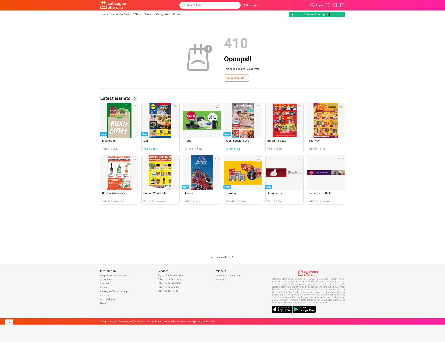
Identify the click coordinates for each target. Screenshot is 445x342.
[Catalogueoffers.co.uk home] (113, 5)
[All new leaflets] (134, 98)
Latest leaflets (120, 14)
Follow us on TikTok (168, 291)
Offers (137, 14)
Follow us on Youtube (168, 287)
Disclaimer (156, 321)
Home (104, 14)
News (103, 303)
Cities (176, 14)
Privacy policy (193, 321)
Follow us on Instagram (169, 283)
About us (104, 295)
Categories (163, 14)
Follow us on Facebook (169, 279)
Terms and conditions (174, 321)
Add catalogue (107, 299)
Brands (103, 287)
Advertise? (105, 279)
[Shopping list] (342, 5)
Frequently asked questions (114, 275)
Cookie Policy (209, 321)
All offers (104, 283)
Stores (148, 14)
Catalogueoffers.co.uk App (114, 291)
